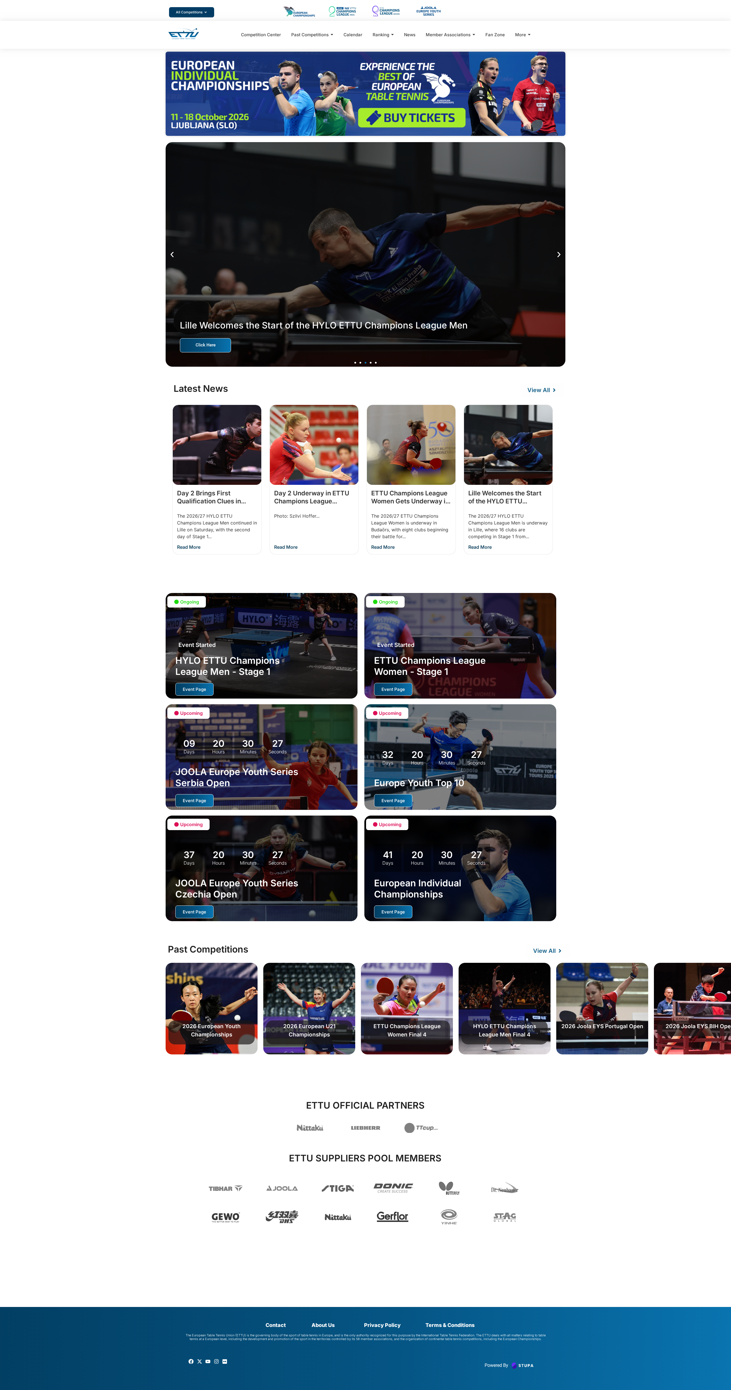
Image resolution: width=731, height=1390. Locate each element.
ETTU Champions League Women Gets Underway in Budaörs (410, 501)
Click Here (206, 345)
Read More (188, 547)
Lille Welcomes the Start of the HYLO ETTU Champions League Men (504, 501)
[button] (172, 254)
